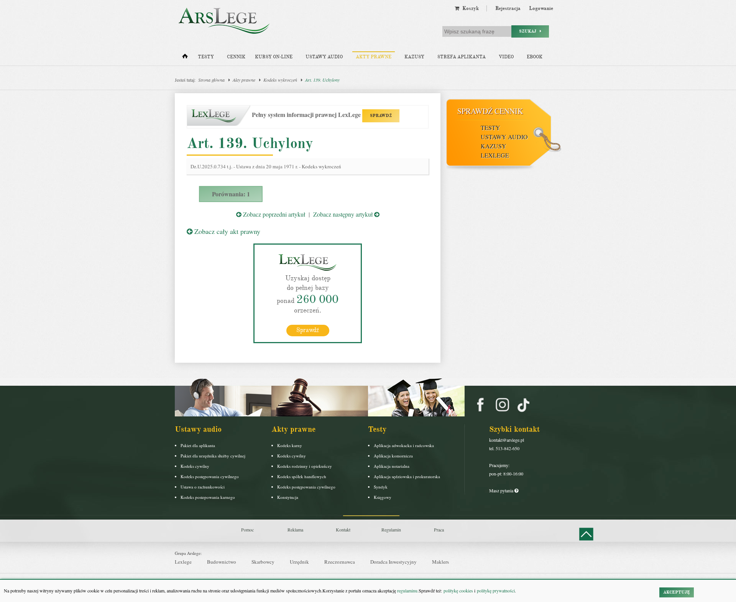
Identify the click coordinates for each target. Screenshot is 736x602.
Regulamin (391, 529)
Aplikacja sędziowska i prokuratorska (407, 476)
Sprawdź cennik (490, 111)
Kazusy (414, 57)
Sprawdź (307, 330)
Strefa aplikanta (461, 57)
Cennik (236, 57)
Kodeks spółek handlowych (301, 476)
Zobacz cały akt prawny (226, 231)
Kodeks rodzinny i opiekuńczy (304, 466)
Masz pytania (501, 490)
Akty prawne (373, 57)
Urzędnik (299, 561)
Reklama (295, 529)
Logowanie (541, 8)
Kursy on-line (273, 57)
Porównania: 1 (231, 193)
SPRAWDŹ (381, 115)
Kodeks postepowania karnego (208, 497)
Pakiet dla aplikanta (198, 445)
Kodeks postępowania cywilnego (210, 476)
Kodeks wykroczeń (280, 80)
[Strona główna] (185, 58)
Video (506, 57)
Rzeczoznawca (339, 561)
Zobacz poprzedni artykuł (273, 214)
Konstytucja (287, 497)
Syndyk (381, 487)
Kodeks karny (289, 445)
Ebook (534, 57)
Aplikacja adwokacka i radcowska (404, 445)
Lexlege (183, 561)
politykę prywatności (496, 590)
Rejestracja (508, 8)
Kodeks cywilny (195, 466)
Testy (206, 57)
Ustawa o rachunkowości (203, 487)
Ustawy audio (324, 57)
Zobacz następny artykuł (343, 214)
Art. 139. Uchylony (322, 80)
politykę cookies (458, 590)
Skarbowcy (262, 561)
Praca (439, 529)
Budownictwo (221, 561)
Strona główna (211, 80)
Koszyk (469, 8)
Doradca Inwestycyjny (393, 561)
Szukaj (529, 31)
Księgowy (382, 497)
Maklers (440, 561)
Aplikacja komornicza (393, 456)
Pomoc (247, 529)
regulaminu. (407, 590)
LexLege (495, 155)
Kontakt (343, 529)
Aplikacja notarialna (391, 466)
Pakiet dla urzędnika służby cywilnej (213, 456)
